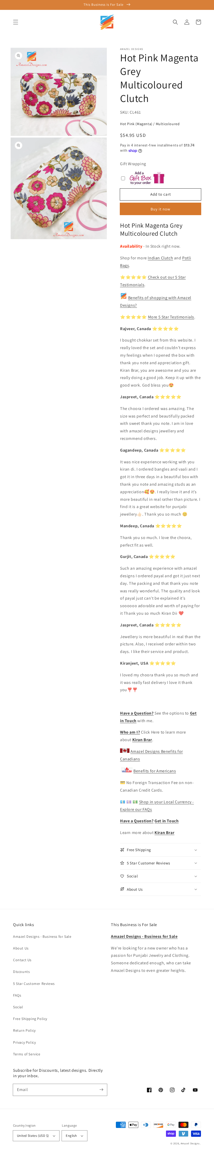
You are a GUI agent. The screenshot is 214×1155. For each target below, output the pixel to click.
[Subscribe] (101, 1089)
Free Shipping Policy (30, 1018)
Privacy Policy (24, 1042)
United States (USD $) (33, 1135)
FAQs (17, 995)
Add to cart (160, 194)
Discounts (21, 971)
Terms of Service (26, 1054)
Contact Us (22, 960)
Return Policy (24, 1030)
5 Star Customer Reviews (34, 983)
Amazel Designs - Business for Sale (42, 936)
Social (18, 1007)
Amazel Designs (190, 1143)
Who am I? (130, 732)
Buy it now (160, 209)
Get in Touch (166, 821)
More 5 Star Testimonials (171, 317)
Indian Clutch (160, 258)
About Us (21, 948)
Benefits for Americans (154, 771)
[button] (15, 22)
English (71, 1135)
